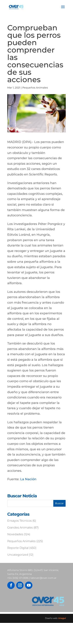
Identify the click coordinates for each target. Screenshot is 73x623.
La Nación (28, 479)
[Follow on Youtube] (28, 585)
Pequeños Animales (35, 87)
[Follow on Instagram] (20, 585)
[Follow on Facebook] (11, 585)
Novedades (15, 534)
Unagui (62, 618)
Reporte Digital (18, 547)
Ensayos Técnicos (19, 520)
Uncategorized (17, 554)
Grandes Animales (20, 527)
